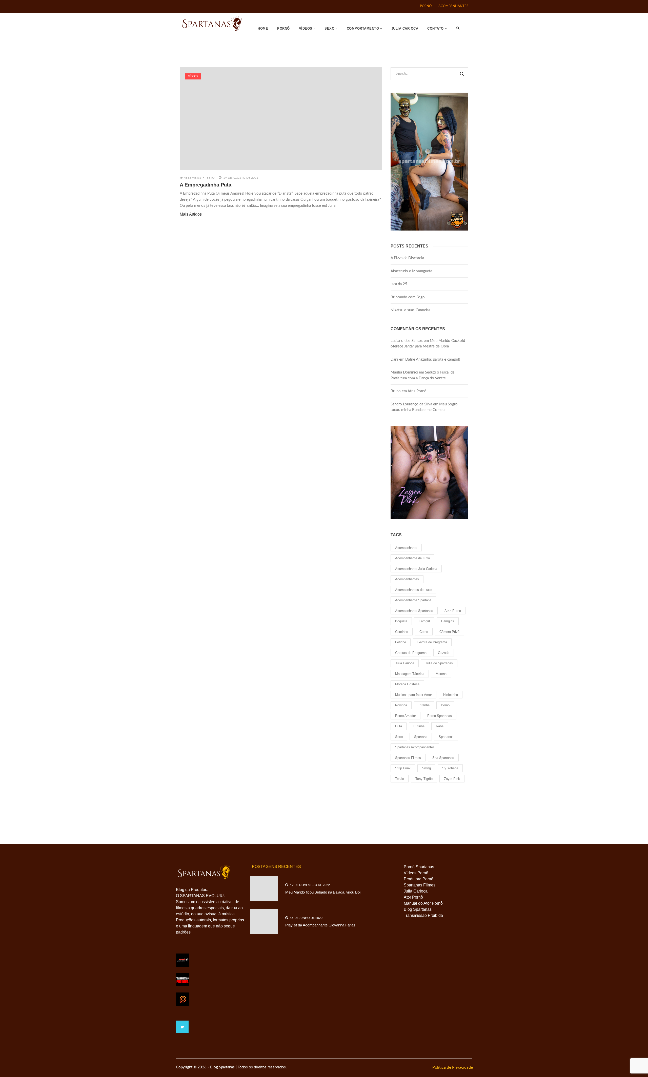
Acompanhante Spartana (413, 600)
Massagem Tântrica (409, 674)
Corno (423, 632)
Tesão (399, 779)
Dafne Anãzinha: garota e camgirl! (432, 359)
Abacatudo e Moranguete (411, 271)
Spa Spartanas (443, 758)
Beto (211, 177)
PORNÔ (426, 6)
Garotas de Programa (411, 653)
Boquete (401, 621)
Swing (426, 768)
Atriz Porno (452, 611)
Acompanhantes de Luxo (413, 590)
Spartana (420, 737)
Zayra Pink (452, 779)
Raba (439, 726)
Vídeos (193, 76)
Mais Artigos (191, 214)
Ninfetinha (450, 695)
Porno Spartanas (439, 716)
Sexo (399, 737)
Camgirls (447, 621)
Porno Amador (405, 716)
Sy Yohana (450, 768)
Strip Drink (403, 768)
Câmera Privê (449, 632)
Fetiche (400, 642)
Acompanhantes (407, 579)
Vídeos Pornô (416, 873)
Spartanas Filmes (408, 758)
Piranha (424, 705)
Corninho (401, 632)
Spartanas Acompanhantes (415, 747)
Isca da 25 (399, 284)
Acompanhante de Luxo (412, 558)
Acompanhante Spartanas (414, 611)
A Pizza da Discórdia (407, 258)
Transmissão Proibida (423, 915)
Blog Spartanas (418, 909)
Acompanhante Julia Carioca (416, 569)
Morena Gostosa (407, 684)
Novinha (401, 705)
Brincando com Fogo (408, 297)
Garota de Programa (432, 642)
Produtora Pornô (418, 879)
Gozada (443, 653)
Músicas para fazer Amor (413, 695)
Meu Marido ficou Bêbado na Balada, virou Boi (322, 892)
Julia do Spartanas (439, 663)
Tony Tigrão (424, 779)
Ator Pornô (413, 897)
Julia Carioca (404, 663)
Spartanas (446, 737)
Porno (445, 705)
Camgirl (424, 621)
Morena (441, 674)
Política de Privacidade (452, 1067)
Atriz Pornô (417, 391)
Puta (398, 726)
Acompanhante (406, 548)
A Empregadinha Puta (205, 185)
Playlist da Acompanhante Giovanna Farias (320, 925)
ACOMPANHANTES (453, 6)
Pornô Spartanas (419, 867)
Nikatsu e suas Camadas (410, 310)
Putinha (418, 726)
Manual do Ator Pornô (423, 903)
